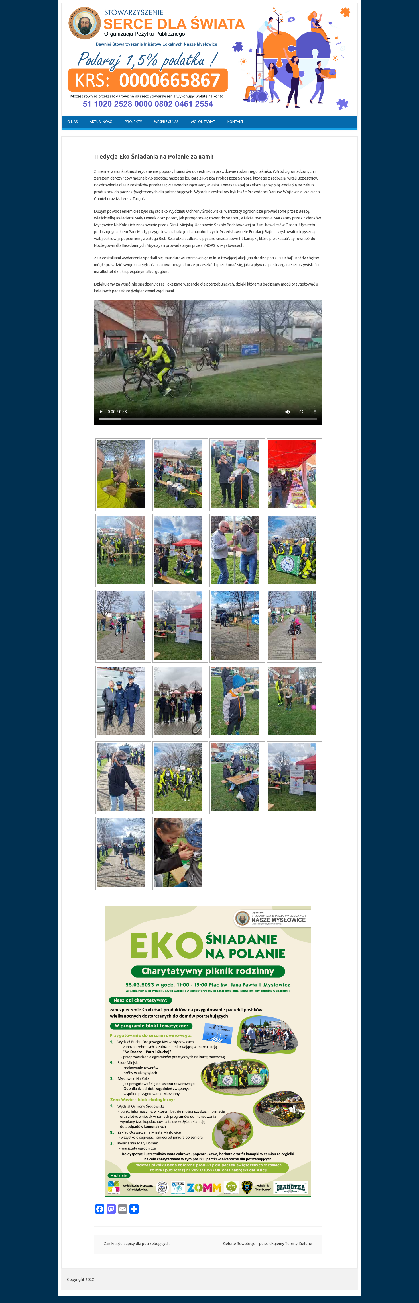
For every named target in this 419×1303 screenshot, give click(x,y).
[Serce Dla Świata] (209, 114)
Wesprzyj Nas (166, 122)
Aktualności (101, 122)
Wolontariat (203, 122)
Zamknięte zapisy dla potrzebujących (134, 1243)
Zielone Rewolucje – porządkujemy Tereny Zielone (269, 1243)
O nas (72, 122)
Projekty (133, 122)
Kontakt (235, 122)
